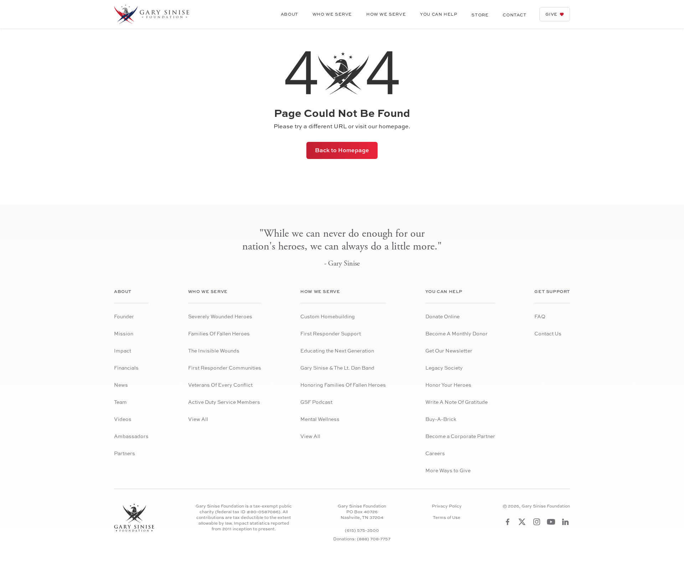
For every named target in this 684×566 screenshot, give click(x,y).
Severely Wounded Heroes (220, 316)
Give (551, 14)
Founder (124, 316)
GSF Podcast (316, 401)
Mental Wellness (320, 419)
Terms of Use (446, 517)
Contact (514, 15)
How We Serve (386, 14)
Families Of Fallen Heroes (219, 333)
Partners (124, 453)
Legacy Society (444, 367)
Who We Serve (332, 14)
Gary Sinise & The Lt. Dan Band (337, 367)
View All (198, 419)
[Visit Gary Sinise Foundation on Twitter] (522, 522)
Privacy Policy (447, 506)
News (121, 384)
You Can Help (438, 14)
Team (120, 401)
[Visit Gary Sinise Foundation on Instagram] (536, 522)
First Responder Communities (224, 367)
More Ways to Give (448, 470)
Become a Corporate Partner (460, 436)
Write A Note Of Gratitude (456, 401)
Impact (122, 350)
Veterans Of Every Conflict (220, 384)
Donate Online (442, 316)
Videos (122, 419)
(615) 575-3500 (362, 530)
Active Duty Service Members (224, 401)
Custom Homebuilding (327, 316)
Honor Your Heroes (448, 384)
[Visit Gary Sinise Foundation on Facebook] (507, 522)
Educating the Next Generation (337, 350)
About (289, 14)
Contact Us (547, 333)
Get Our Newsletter (448, 350)
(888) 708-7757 (373, 539)
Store (479, 15)
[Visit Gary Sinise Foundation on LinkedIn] (565, 522)
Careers (435, 453)
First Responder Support (330, 333)
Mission (123, 333)
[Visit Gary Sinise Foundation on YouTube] (551, 522)
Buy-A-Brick (440, 419)
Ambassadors (131, 436)
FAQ (539, 316)
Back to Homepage (342, 150)
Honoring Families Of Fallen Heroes (343, 384)
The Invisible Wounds (213, 350)
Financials (126, 367)
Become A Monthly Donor (456, 333)
